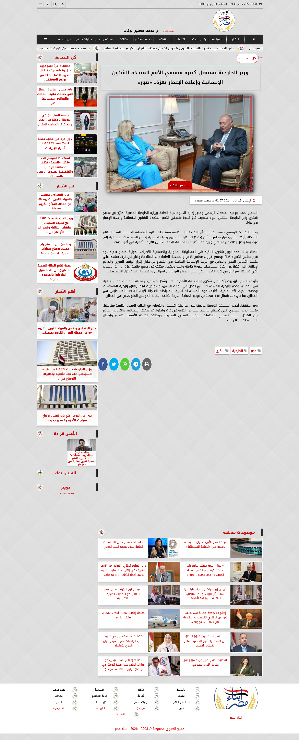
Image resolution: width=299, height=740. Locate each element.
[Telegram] (136, 364)
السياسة (217, 39)
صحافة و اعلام (104, 39)
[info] (47, 4)
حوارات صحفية (83, 39)
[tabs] (40, 4)
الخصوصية (58, 708)
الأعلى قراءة (65, 433)
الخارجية (238, 351)
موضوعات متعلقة (239, 532)
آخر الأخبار (65, 186)
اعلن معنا (99, 708)
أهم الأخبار (65, 291)
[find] (55, 4)
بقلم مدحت (199, 39)
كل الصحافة (64, 39)
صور (181, 708)
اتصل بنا (120, 714)
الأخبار (235, 39)
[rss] (62, 4)
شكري (220, 351)
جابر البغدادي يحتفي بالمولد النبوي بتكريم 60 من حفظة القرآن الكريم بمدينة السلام (203, 48)
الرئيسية (181, 689)
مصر (254, 351)
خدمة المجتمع (143, 39)
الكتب (59, 702)
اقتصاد (181, 39)
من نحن (140, 708)
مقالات (124, 39)
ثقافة (162, 39)
